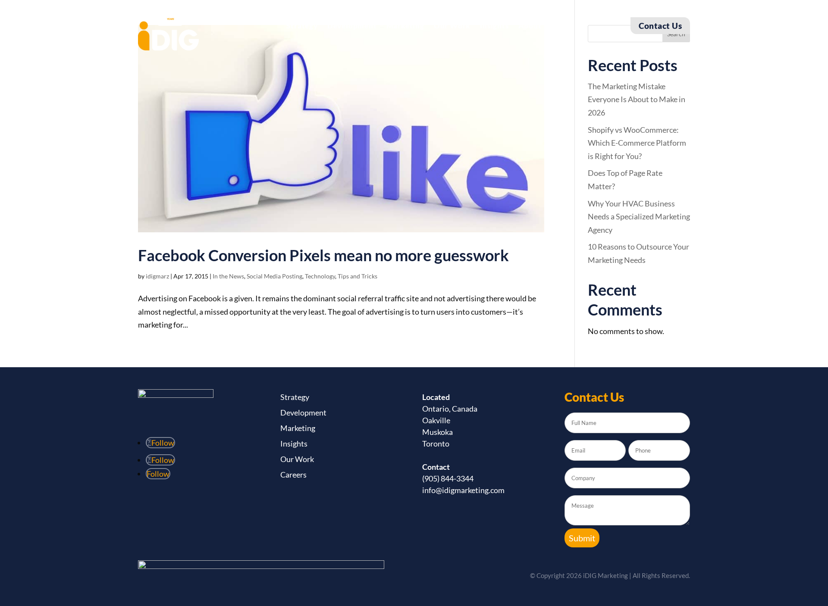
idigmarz (157, 276)
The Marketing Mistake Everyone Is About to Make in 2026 (636, 99)
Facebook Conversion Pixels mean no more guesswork (323, 255)
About (530, 26)
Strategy (301, 26)
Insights (494, 26)
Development (352, 26)
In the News (228, 276)
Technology (320, 276)
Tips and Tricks (357, 276)
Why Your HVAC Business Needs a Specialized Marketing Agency (639, 216)
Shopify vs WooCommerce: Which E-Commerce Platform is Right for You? (637, 143)
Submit (582, 538)
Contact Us (660, 26)
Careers (293, 474)
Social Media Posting (274, 276)
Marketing (405, 26)
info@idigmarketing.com (463, 490)
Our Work (452, 26)
